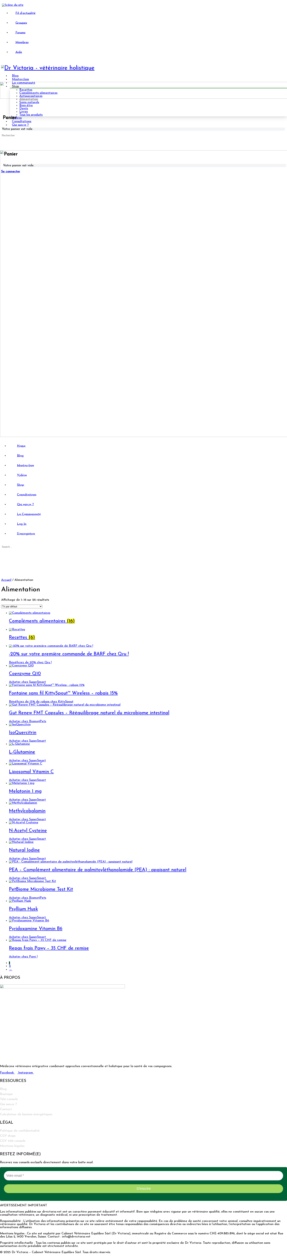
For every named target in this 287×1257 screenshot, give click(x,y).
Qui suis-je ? (8, 1104)
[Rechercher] (3, 138)
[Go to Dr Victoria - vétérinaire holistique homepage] (47, 68)
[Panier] (3, 142)
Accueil (6, 580)
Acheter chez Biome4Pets (27, 721)
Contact (6, 1109)
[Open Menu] (2, 80)
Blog (3, 1089)
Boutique (6, 1094)
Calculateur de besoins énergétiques (26, 1114)
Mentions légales (12, 1146)
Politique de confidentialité (20, 1130)
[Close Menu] (2, 439)
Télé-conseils (9, 1099)
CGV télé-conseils (12, 1141)
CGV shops (7, 1135)
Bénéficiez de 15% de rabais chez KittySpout (41, 701)
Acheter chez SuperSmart (27, 682)
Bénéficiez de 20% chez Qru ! (30, 662)
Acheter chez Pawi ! (23, 956)
